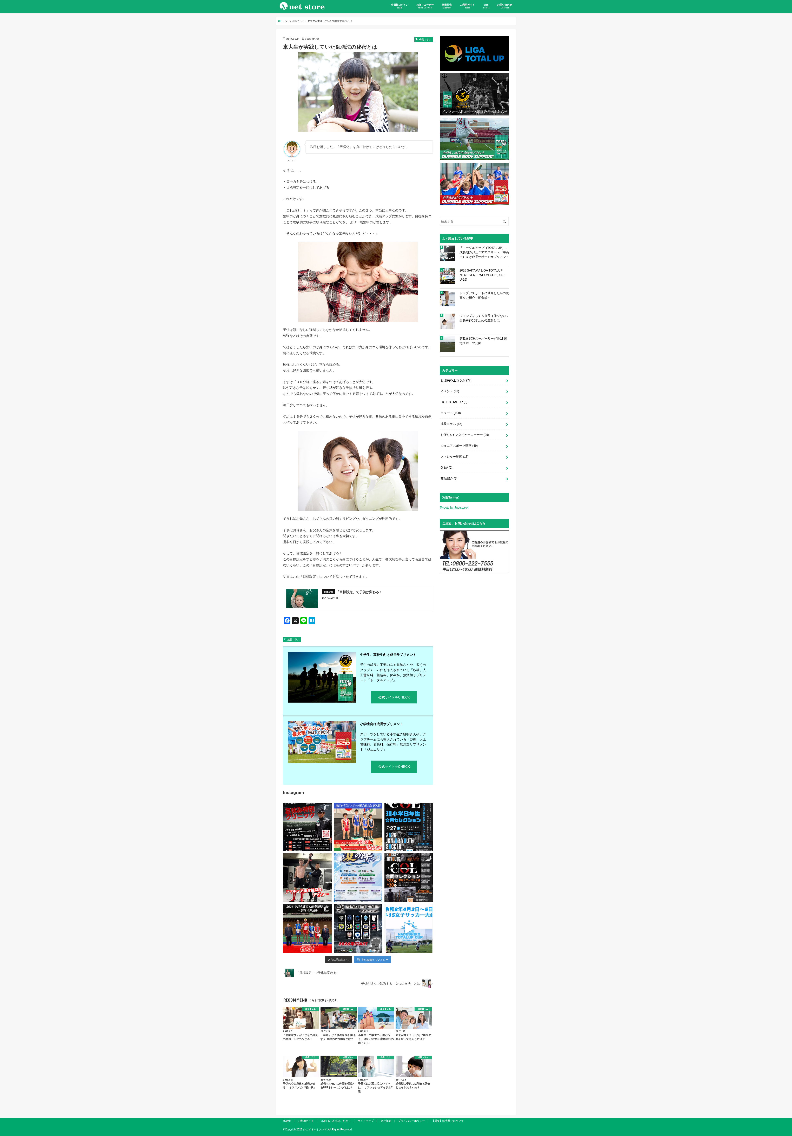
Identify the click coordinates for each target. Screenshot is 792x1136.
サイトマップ (366, 1120)
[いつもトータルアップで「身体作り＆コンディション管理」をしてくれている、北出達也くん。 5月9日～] (307, 928)
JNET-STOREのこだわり (336, 1120)
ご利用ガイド (467, 6)
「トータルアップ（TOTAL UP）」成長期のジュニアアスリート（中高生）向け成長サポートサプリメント (484, 252)
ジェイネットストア (315, 1129)
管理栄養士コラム (456, 380)
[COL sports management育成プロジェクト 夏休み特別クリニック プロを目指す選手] (307, 827)
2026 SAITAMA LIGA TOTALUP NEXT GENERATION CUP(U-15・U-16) (483, 275)
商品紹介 (449, 478)
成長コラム (293, 639)
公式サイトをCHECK (394, 697)
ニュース (451, 413)
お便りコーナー (425, 6)
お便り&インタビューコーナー (465, 434)
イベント (450, 391)
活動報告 (447, 6)
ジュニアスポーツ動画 (459, 445)
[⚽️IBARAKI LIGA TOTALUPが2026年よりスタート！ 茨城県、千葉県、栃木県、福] (358, 928)
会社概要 (386, 1120)
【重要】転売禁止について (448, 1120)
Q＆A (447, 467)
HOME (287, 1120)
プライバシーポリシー (411, 1120)
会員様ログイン (399, 6)
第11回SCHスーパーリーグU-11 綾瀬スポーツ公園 (483, 341)
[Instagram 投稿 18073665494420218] (408, 928)
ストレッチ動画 (454, 456)
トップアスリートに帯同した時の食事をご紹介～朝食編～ (484, 295)
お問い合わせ (504, 6)
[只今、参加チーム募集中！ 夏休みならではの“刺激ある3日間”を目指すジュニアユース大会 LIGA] (358, 877)
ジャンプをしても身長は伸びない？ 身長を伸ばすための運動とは (484, 318)
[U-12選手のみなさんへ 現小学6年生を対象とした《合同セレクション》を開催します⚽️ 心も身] (408, 827)
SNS (486, 6)
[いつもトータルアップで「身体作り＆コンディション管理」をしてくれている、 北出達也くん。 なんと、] (307, 877)
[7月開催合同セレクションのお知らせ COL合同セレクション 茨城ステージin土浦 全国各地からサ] (408, 877)
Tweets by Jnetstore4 (454, 507)
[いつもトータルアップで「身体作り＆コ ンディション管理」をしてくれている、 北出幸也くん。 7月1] (358, 827)
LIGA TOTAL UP (454, 402)
